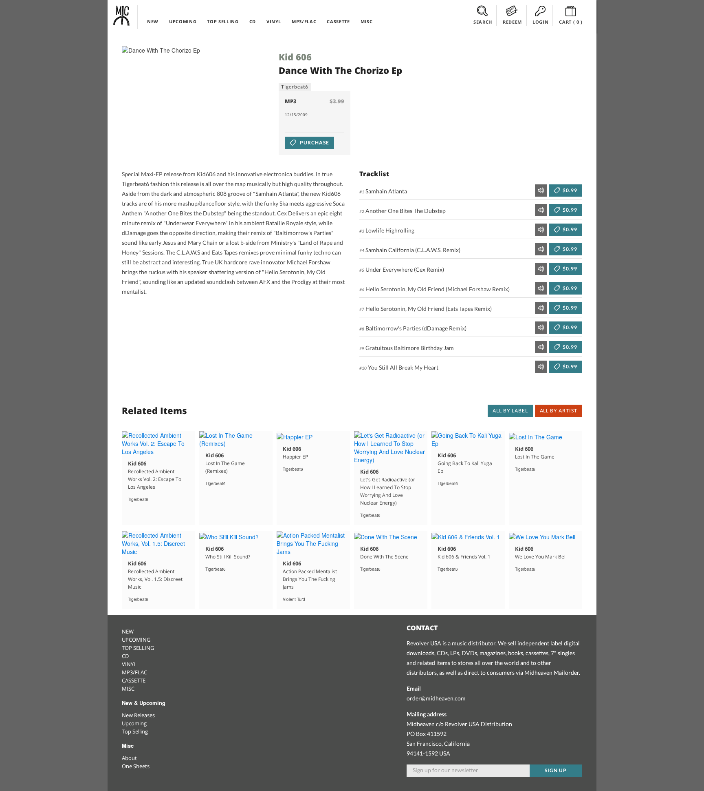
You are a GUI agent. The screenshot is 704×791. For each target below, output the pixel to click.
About (129, 758)
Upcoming (134, 723)
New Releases (138, 715)
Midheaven (122, 15)
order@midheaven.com (436, 698)
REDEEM (512, 22)
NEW (152, 21)
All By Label (510, 411)
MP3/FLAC (304, 21)
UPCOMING (182, 21)
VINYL (273, 21)
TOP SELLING (222, 21)
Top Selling (135, 731)
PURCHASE (314, 143)
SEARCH (482, 22)
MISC (367, 21)
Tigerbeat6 (294, 87)
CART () (571, 22)
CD (252, 21)
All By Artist (558, 411)
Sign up (556, 770)
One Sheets (136, 766)
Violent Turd (294, 599)
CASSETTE (338, 21)
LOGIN (540, 22)
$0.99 (569, 190)
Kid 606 (295, 57)
